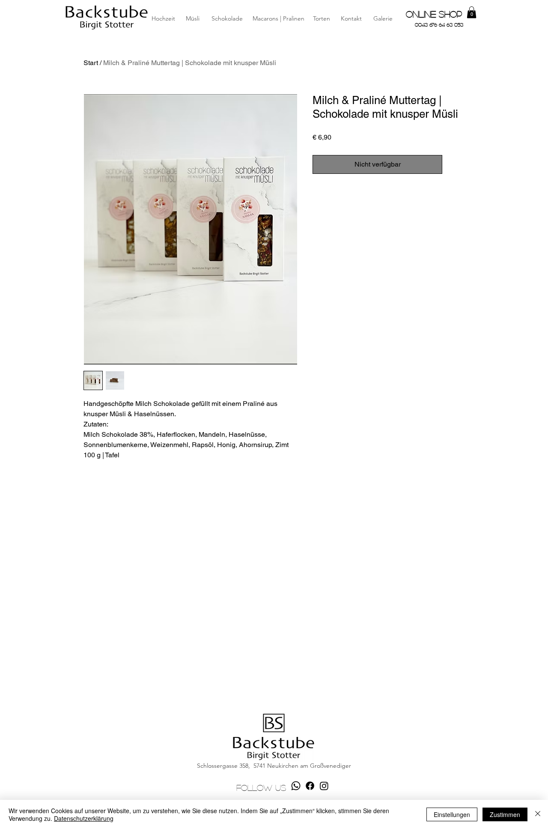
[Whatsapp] (295, 785)
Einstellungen (452, 814)
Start (90, 63)
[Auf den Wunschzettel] (455, 164)
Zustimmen (505, 814)
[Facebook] (310, 785)
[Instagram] (324, 785)
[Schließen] (538, 814)
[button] (351, 18)
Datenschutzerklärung (83, 818)
